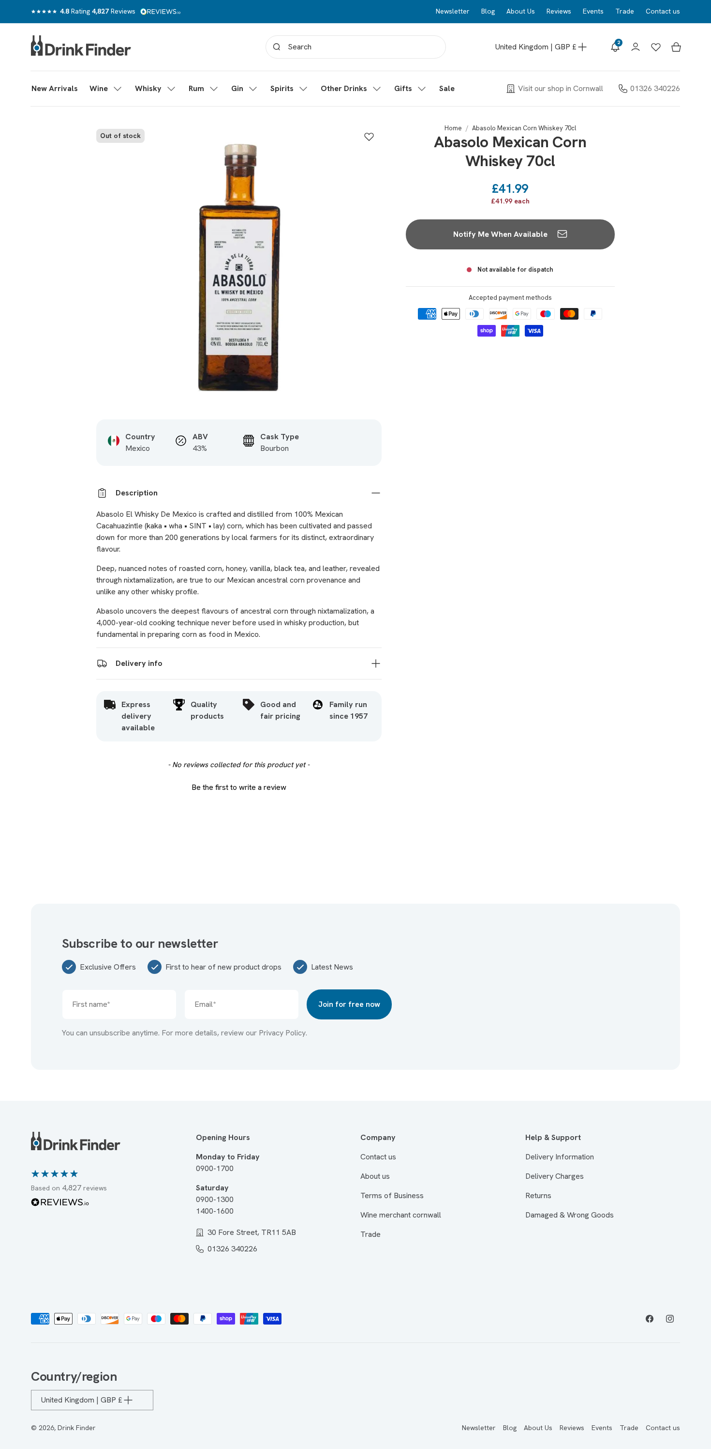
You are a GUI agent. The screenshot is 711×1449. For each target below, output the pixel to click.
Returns (538, 1195)
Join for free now (349, 1004)
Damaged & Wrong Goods (569, 1215)
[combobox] (356, 47)
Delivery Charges (554, 1176)
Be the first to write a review (239, 787)
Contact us (663, 11)
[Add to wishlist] (369, 136)
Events (593, 11)
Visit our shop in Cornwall (560, 88)
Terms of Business (392, 1195)
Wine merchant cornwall (400, 1215)
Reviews (559, 11)
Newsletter (453, 11)
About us (375, 1176)
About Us (520, 11)
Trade (624, 11)
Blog (488, 11)
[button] (106, 88)
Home (453, 128)
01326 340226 (655, 88)
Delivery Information (559, 1157)
